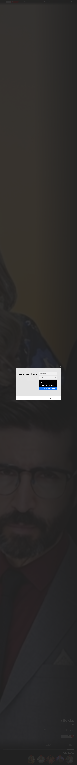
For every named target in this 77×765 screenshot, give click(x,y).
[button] (48, 385)
